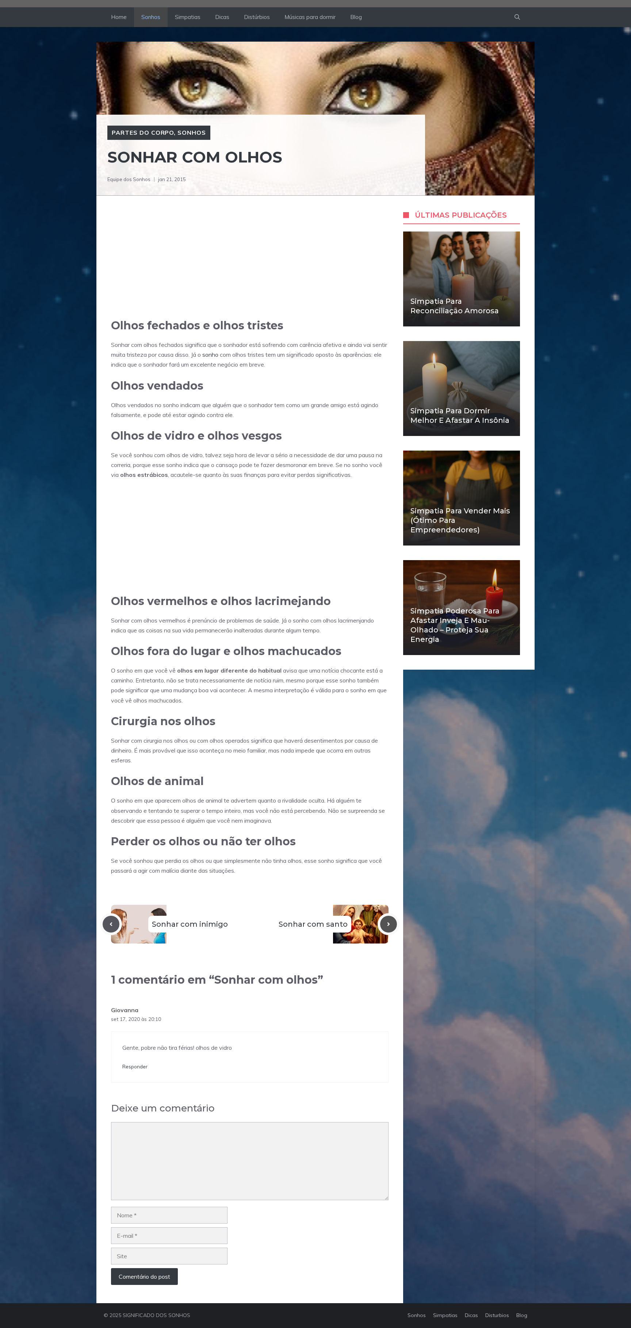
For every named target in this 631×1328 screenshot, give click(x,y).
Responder (135, 1066)
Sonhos (150, 17)
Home (119, 17)
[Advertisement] (250, 264)
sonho (210, 354)
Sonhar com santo (313, 924)
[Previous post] (111, 924)
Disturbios (497, 1315)
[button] (517, 17)
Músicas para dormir (310, 17)
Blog (356, 17)
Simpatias (187, 17)
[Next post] (388, 924)
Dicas (222, 17)
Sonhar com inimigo (190, 924)
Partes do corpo (143, 132)
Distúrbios (257, 17)
